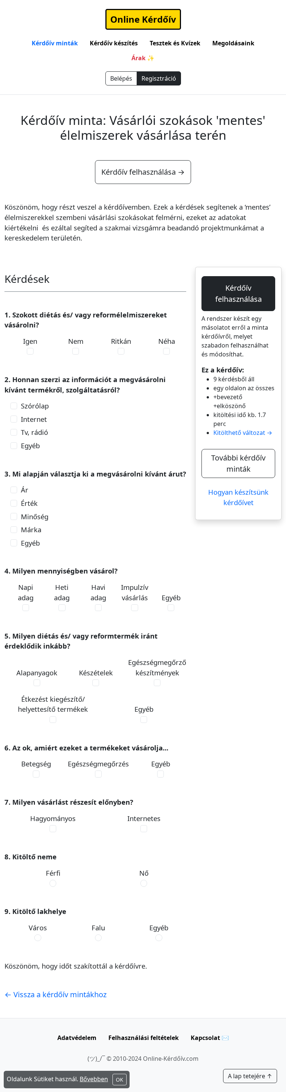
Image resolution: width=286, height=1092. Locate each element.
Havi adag (98, 592)
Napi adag (26, 592)
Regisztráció (159, 78)
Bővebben (94, 1079)
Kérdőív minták (55, 43)
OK (119, 1079)
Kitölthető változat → (242, 433)
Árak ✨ (143, 58)
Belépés (121, 78)
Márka (31, 529)
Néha (166, 341)
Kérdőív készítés (114, 43)
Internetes (144, 818)
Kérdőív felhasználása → (143, 172)
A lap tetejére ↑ (250, 1076)
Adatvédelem (76, 1038)
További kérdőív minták (238, 463)
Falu (98, 927)
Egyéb (30, 445)
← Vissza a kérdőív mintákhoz (55, 994)
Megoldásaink (233, 43)
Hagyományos (53, 818)
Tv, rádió (34, 432)
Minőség (34, 516)
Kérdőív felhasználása (238, 293)
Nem (75, 341)
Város (38, 927)
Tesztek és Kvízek (175, 43)
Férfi (53, 873)
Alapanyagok (36, 672)
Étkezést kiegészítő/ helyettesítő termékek (53, 704)
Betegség (36, 763)
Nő (144, 873)
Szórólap (35, 405)
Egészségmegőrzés (98, 763)
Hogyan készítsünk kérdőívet (238, 497)
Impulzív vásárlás (134, 592)
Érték (29, 503)
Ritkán (121, 341)
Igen (30, 341)
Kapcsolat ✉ (210, 1038)
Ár (24, 489)
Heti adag (62, 592)
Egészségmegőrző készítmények (157, 667)
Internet (34, 419)
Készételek (96, 672)
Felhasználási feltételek (143, 1038)
